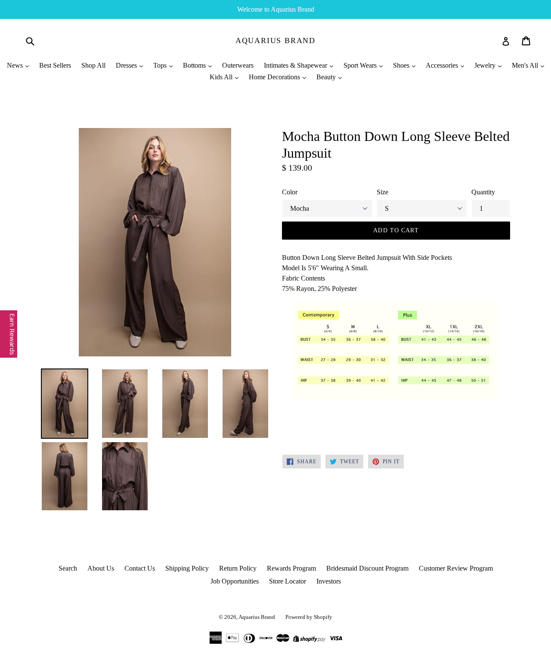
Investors (328, 581)
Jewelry (485, 65)
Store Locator (287, 581)
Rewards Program (291, 568)
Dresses (127, 65)
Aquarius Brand (275, 40)
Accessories (443, 65)
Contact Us (139, 568)
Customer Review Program (456, 568)
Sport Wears (361, 65)
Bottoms (195, 65)
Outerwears (238, 65)
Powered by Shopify (308, 617)
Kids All (222, 77)
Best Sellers (55, 65)
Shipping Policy (187, 568)
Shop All (93, 65)
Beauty (326, 77)
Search (68, 568)
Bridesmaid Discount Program (367, 568)
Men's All (526, 65)
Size (382, 192)
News (16, 65)
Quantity (483, 192)
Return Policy (238, 568)
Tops (160, 65)
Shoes (402, 65)
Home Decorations (275, 77)
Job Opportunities (234, 581)
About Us (100, 568)
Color (289, 192)
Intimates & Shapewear (296, 65)
